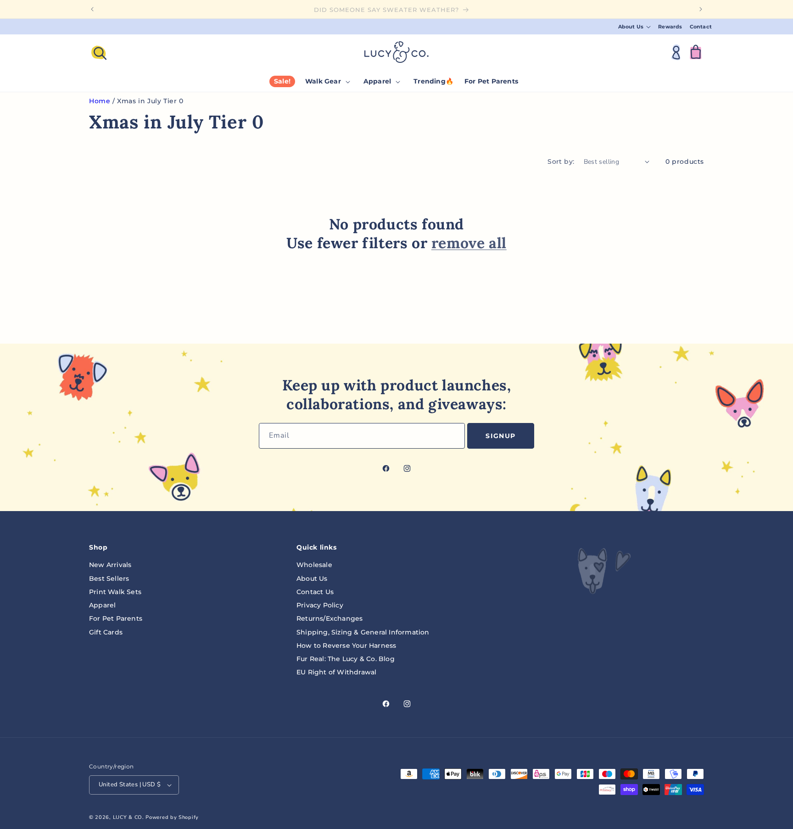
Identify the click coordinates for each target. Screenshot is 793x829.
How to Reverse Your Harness (346, 645)
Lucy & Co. (128, 817)
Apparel (102, 605)
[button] (634, 27)
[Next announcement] (701, 9)
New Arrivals (110, 565)
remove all (469, 243)
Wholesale (314, 565)
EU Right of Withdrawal (336, 672)
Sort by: (560, 161)
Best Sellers (109, 578)
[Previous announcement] (92, 9)
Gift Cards (106, 632)
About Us (312, 578)
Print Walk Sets (115, 592)
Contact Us (315, 592)
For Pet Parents (115, 618)
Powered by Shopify (172, 817)
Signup (500, 436)
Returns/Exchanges (329, 618)
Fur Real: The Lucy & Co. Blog (345, 659)
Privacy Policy (319, 605)
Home (99, 101)
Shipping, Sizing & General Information (363, 632)
